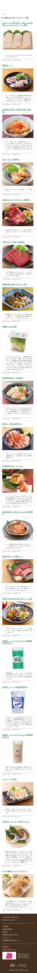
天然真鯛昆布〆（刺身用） (13, 378)
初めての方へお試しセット (10, 920)
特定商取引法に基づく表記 (10, 935)
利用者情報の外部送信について (11, 940)
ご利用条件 (5, 926)
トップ (3, 14)
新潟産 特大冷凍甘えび (12, 424)
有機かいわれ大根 (9, 327)
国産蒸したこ (7, 65)
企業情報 (4, 947)
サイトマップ (6, 937)
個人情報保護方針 (7, 929)
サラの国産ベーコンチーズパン (14, 871)
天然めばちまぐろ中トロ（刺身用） (16, 200)
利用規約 (4, 932)
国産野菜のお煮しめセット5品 (14, 284)
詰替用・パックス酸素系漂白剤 (14, 687)
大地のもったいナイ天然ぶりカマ (15, 822)
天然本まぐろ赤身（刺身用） (14, 242)
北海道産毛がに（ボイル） (13, 466)
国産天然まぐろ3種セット (12, 556)
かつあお (8, 60)
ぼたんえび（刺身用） (11, 159)
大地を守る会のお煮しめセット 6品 (17, 599)
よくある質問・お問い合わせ (10, 917)
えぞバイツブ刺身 (9, 779)
